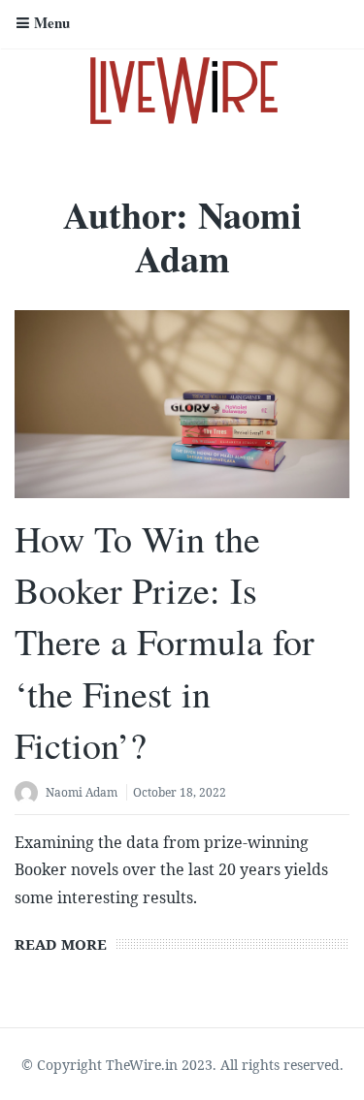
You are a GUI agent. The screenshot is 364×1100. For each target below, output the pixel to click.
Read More (61, 944)
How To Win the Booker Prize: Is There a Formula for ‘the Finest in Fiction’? (164, 642)
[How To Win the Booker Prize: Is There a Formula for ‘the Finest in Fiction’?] (182, 404)
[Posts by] (30, 794)
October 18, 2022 (179, 792)
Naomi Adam (81, 792)
